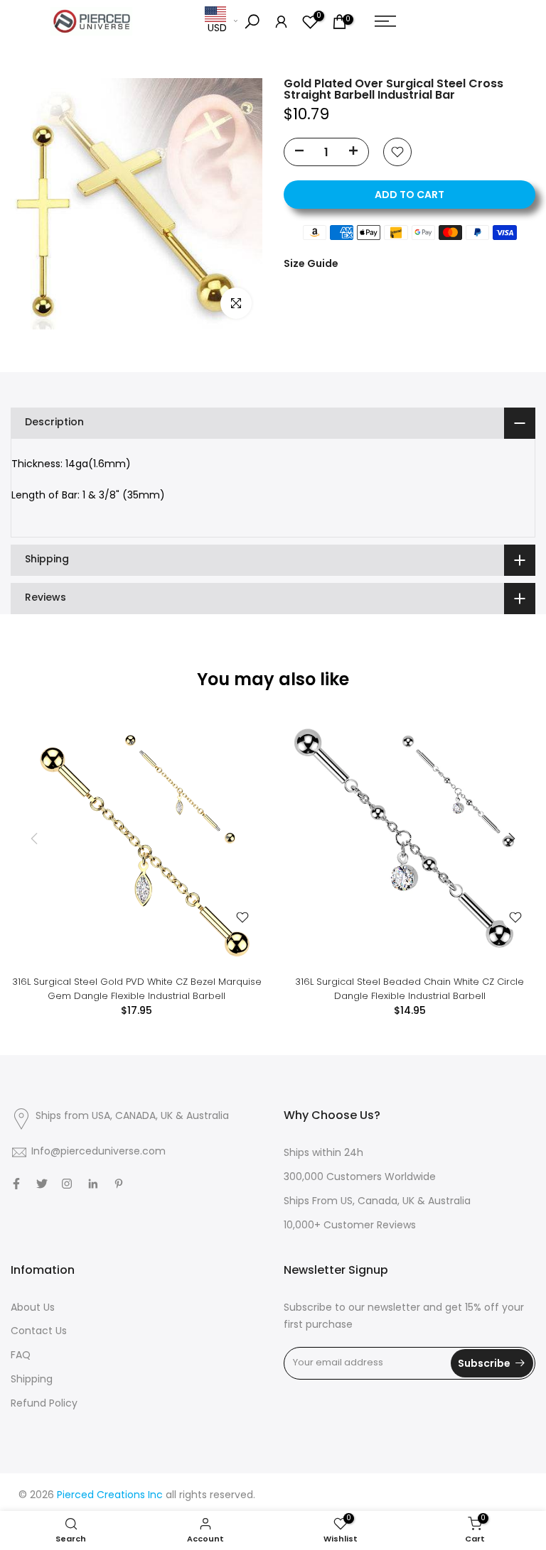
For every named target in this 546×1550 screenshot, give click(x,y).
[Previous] (35, 838)
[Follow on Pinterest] (119, 1183)
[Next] (510, 838)
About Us (33, 1308)
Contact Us (39, 1331)
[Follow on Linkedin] (93, 1183)
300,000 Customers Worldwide (360, 1177)
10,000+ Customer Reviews (350, 1226)
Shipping (32, 1380)
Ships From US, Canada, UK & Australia (377, 1201)
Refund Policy (44, 1404)
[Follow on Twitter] (42, 1183)
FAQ (21, 1355)
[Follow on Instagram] (67, 1183)
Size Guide (311, 263)
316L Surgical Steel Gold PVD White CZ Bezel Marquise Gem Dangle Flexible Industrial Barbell (137, 989)
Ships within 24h (323, 1153)
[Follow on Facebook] (16, 1183)
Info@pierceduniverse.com (98, 1152)
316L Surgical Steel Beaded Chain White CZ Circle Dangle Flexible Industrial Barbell (409, 989)
